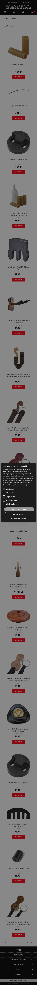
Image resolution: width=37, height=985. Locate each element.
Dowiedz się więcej (21, 485)
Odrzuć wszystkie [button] (19, 514)
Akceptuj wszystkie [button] (19, 509)
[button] (18, 519)
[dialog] (18, 492)
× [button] (33, 465)
